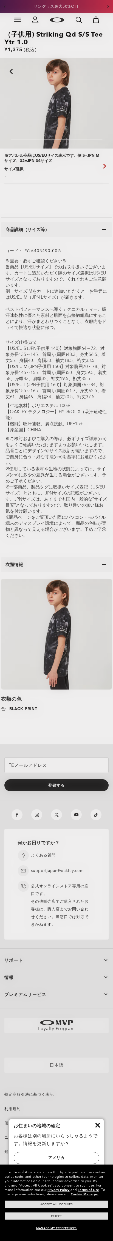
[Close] (97, 1125)
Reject (56, 1216)
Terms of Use (88, 1190)
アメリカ (56, 1157)
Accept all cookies (56, 1204)
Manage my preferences (56, 1228)
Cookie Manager (84, 1194)
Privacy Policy (58, 1190)
